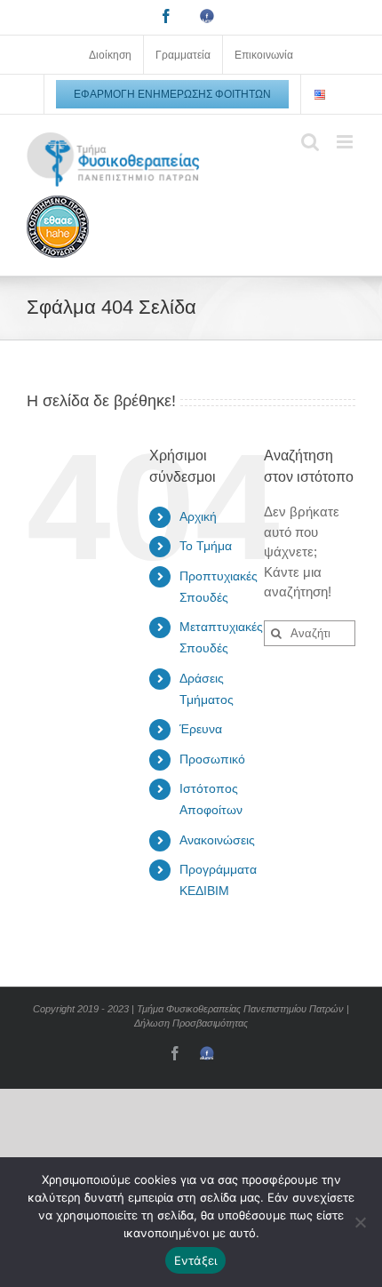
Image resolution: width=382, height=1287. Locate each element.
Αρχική (198, 516)
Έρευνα (200, 729)
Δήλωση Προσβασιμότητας (191, 1023)
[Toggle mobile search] (310, 141)
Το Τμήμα (205, 546)
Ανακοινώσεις (217, 840)
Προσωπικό (212, 759)
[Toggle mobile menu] (346, 141)
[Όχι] (360, 1222)
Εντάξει (196, 1260)
